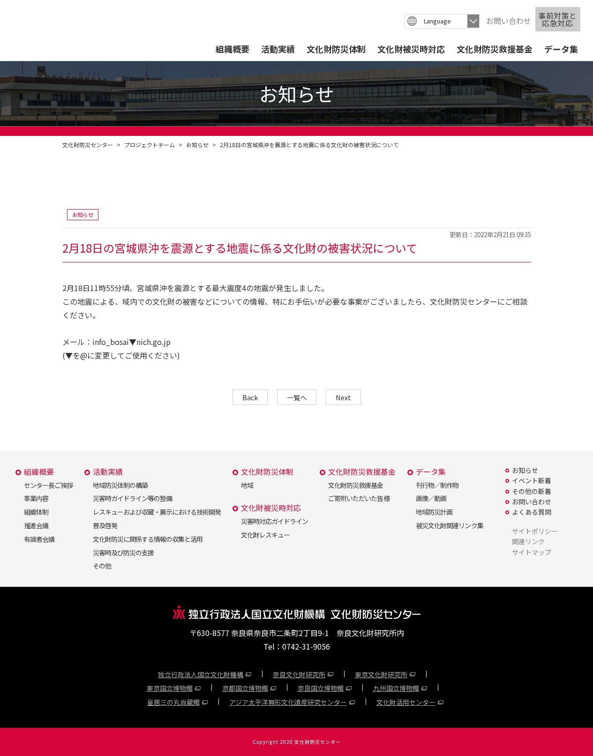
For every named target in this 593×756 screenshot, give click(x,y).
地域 (247, 485)
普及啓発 (105, 525)
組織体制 (36, 511)
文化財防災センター (87, 145)
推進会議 (36, 525)
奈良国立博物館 (321, 688)
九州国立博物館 (396, 688)
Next (343, 397)
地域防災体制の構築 (120, 485)
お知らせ (197, 145)
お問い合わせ (508, 20)
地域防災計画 (434, 511)
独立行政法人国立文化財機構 (200, 674)
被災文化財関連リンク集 (449, 525)
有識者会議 (39, 539)
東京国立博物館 (170, 688)
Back (250, 397)
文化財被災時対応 (411, 49)
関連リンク (528, 541)
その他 (102, 565)
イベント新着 (531, 480)
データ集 (561, 49)
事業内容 (36, 498)
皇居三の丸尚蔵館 (173, 702)
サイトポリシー (535, 531)
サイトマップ (531, 552)
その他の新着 (531, 491)
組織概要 (232, 49)
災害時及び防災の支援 (123, 552)
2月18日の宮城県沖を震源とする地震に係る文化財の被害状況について (309, 145)
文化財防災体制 (336, 49)
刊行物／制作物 (437, 485)
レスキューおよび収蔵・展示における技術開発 (157, 511)
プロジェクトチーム (149, 145)
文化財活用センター (405, 702)
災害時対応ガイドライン (274, 521)
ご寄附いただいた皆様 (358, 498)
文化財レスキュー (265, 534)
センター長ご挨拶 (48, 485)
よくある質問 (531, 511)
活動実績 (278, 49)
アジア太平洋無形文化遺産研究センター (288, 702)
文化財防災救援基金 (495, 49)
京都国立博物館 (245, 688)
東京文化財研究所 (381, 674)
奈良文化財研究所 (299, 674)
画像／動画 (431, 498)
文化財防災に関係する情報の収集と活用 (148, 539)
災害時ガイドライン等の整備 (132, 498)
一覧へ (297, 397)
